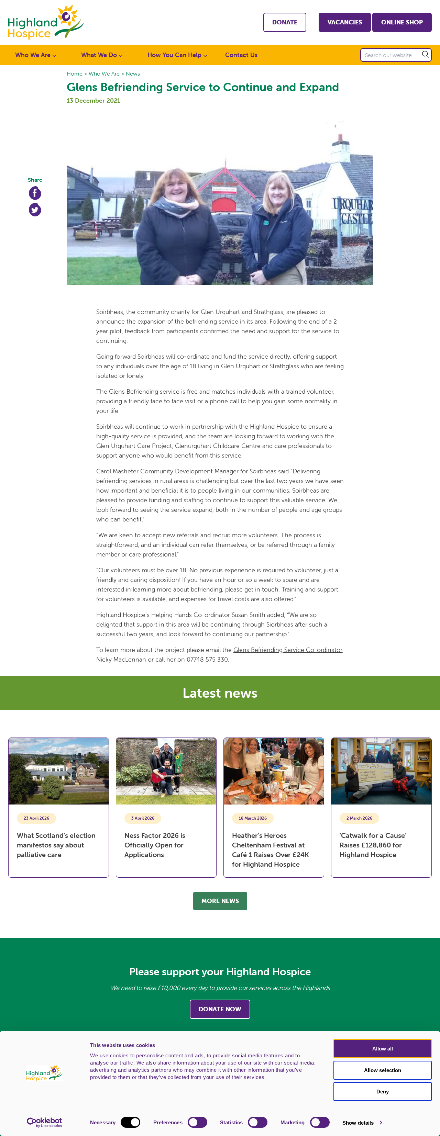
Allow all (382, 1048)
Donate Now (220, 1009)
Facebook (35, 193)
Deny (382, 1091)
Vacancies (345, 22)
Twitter (35, 209)
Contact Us (241, 55)
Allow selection (383, 1070)
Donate (284, 22)
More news (220, 901)
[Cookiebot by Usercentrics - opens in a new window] (44, 1122)
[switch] (197, 1122)
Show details (358, 1123)
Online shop (402, 22)
